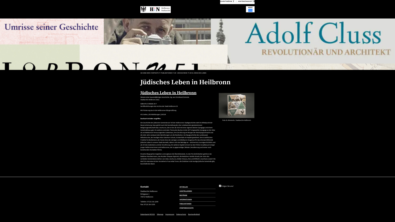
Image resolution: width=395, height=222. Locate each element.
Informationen (185, 199)
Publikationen (166, 73)
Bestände (183, 195)
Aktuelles (183, 187)
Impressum (169, 214)
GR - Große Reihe (180, 73)
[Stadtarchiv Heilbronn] (155, 9)
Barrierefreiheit (194, 214)
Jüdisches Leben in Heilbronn (168, 92)
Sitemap (160, 214)
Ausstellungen (185, 191)
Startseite (154, 73)
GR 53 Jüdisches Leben (197, 73)
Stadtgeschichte (186, 208)
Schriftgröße (226, 1)
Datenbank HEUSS (147, 214)
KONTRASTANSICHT (245, 1)
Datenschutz (181, 214)
